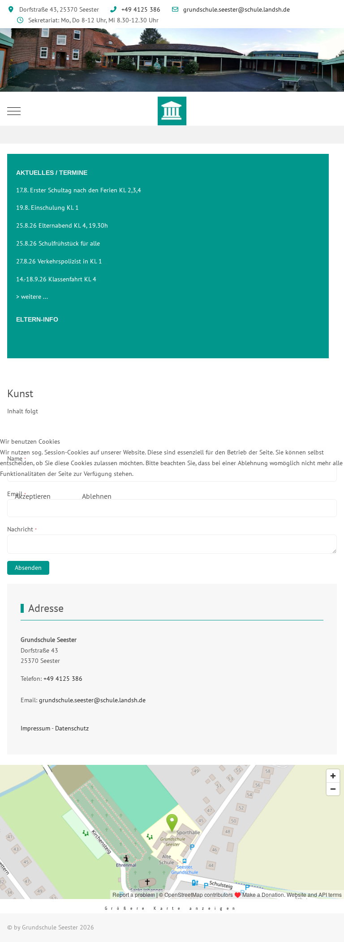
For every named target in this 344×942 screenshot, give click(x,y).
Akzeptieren (33, 496)
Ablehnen (97, 496)
